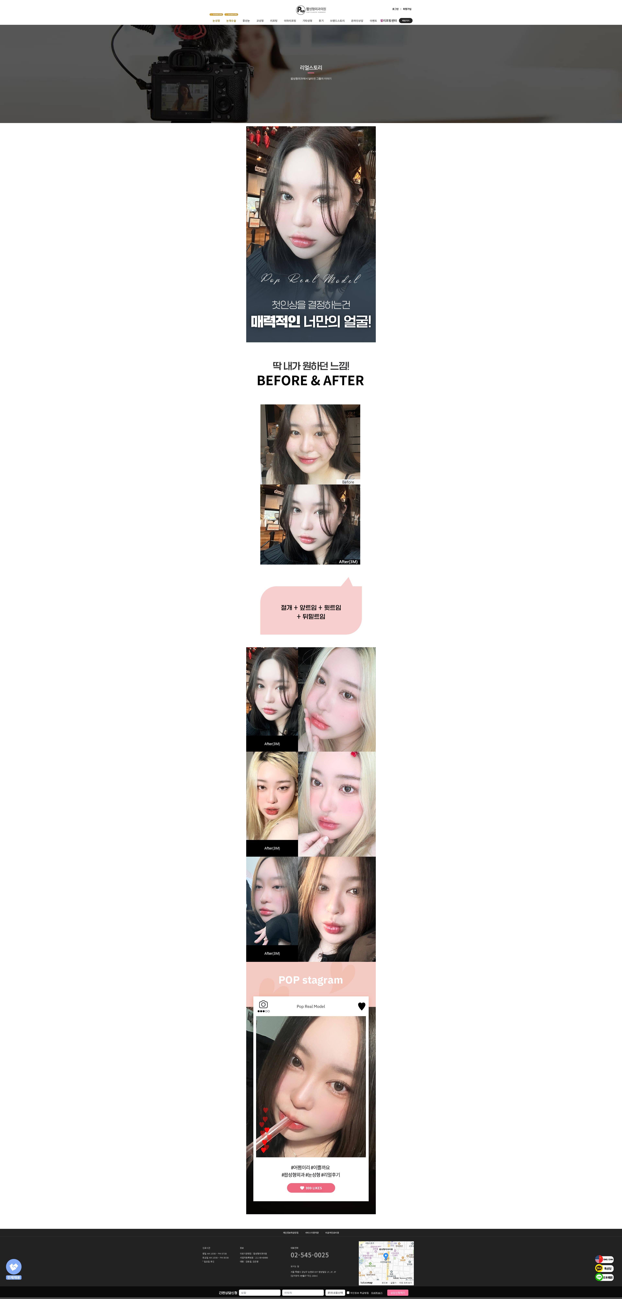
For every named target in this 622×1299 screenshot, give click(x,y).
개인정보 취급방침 (366, 1292)
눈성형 (216, 21)
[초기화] (410, 1266)
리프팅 (273, 21)
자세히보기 (376, 1292)
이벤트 (373, 21)
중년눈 (246, 21)
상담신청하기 (398, 1293)
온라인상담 (357, 21)
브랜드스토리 (337, 21)
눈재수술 (231, 21)
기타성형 (307, 21)
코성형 (260, 21)
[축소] (410, 1260)
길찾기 (393, 1283)
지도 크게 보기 (405, 1283)
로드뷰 (385, 1283)
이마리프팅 (290, 21)
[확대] (410, 1255)
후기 (321, 21)
